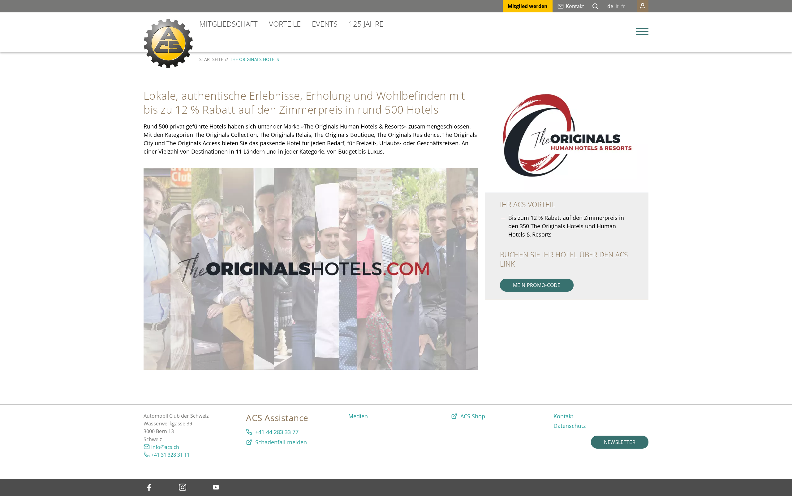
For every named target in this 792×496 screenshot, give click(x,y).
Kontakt (575, 6)
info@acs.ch (165, 447)
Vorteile (285, 24)
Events (325, 24)
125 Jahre (366, 24)
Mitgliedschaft (228, 24)
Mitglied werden (528, 6)
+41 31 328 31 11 (170, 454)
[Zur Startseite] (168, 43)
